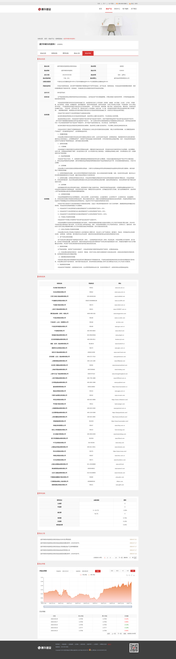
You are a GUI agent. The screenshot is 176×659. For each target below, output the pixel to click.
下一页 (121, 557)
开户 (104, 3)
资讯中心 (117, 9)
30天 (112, 570)
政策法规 (82, 644)
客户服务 (125, 9)
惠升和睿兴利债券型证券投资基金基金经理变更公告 (55, 550)
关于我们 (134, 9)
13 (116, 557)
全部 (133, 570)
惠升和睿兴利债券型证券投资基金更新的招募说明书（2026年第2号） (60, 553)
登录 (99, 3)
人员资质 (96, 644)
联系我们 (58, 644)
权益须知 (64, 644)
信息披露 (71, 644)
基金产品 (109, 9)
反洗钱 (76, 644)
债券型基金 (59, 38)
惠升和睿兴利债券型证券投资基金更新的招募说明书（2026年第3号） (60, 543)
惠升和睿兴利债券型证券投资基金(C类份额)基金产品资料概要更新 (59, 546)
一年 (122, 570)
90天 (117, 570)
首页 (100, 9)
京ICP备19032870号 (83, 650)
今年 (128, 570)
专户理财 (111, 3)
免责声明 (89, 644)
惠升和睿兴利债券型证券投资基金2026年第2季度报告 (56, 539)
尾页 (125, 633)
